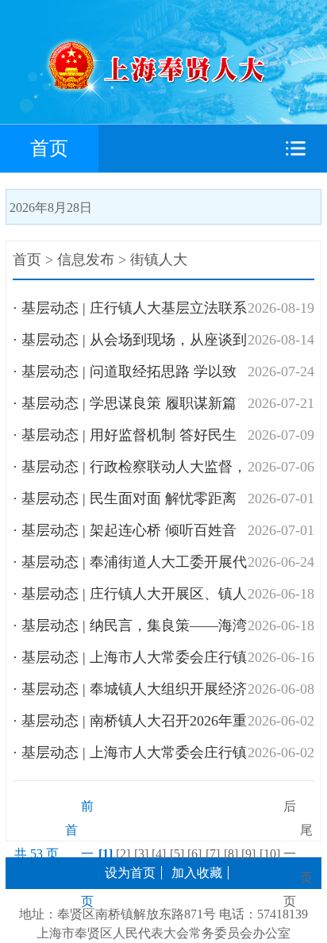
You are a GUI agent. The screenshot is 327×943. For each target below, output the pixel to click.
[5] (177, 853)
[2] (123, 853)
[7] (213, 853)
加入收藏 (196, 872)
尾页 (306, 853)
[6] (194, 853)
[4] (159, 853)
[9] (248, 853)
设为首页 (130, 872)
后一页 (289, 853)
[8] (231, 853)
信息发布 (85, 260)
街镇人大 (158, 260)
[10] (270, 853)
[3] (141, 853)
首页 (49, 148)
